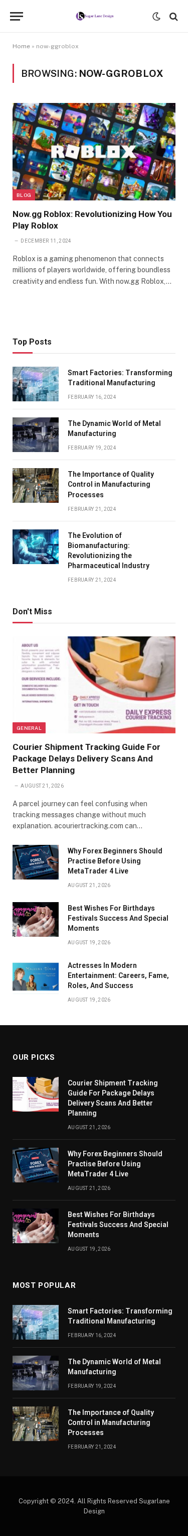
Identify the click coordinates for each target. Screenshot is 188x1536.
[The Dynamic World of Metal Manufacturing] (36, 434)
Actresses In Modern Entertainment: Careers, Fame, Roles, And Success (118, 975)
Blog (24, 195)
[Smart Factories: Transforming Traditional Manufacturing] (36, 384)
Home (21, 46)
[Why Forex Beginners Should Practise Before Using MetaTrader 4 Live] (36, 862)
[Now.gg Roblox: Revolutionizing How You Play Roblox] (94, 151)
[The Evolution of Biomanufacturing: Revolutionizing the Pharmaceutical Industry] (36, 546)
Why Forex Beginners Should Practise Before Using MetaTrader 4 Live (115, 861)
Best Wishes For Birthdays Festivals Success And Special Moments (118, 918)
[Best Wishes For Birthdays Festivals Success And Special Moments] (36, 919)
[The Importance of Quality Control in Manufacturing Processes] (36, 485)
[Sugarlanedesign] (94, 16)
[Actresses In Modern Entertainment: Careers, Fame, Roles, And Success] (36, 976)
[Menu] (16, 16)
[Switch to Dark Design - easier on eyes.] (156, 16)
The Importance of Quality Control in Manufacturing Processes (111, 484)
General (29, 728)
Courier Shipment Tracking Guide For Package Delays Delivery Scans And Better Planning (86, 758)
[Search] (172, 16)
